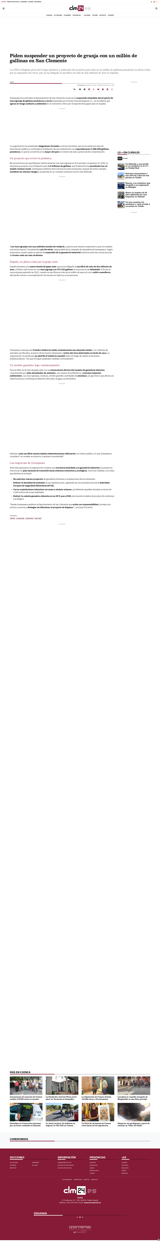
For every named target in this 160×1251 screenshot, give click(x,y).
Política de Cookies (65, 1168)
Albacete (93, 1162)
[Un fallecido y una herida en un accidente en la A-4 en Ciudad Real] (121, 166)
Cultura (35, 1165)
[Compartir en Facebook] (89, 89)
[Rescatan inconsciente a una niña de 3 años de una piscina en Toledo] (121, 176)
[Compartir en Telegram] (103, 89)
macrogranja (20, 518)
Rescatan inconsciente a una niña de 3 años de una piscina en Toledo (137, 175)
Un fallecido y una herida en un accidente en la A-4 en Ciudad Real (136, 165)
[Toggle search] (156, 8)
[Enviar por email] (80, 89)
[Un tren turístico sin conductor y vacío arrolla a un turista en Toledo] (121, 204)
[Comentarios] (75, 89)
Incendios (37, 1)
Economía (35, 1162)
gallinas (12, 518)
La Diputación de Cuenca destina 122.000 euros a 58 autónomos (96, 1098)
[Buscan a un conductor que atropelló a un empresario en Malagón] (121, 185)
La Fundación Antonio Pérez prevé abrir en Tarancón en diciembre (61, 1098)
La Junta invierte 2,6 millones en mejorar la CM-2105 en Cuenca (60, 1124)
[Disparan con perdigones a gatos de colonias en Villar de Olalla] (134, 1112)
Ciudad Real (94, 1165)
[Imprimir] (84, 89)
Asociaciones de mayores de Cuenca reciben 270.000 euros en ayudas (26, 1098)
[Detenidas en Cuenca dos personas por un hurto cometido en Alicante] (26, 1112)
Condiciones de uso (64, 1162)
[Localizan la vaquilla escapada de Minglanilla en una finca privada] (134, 1085)
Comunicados (67, 1179)
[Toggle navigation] (4, 8)
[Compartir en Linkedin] (107, 89)
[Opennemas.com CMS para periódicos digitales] (80, 1229)
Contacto (94, 1179)
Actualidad (14, 1162)
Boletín (86, 1179)
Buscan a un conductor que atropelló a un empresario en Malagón (137, 185)
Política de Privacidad (66, 1165)
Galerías (125, 1173)
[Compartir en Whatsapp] (112, 89)
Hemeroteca (78, 1179)
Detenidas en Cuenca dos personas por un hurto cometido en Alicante (25, 1124)
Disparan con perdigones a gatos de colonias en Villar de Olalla (134, 1124)
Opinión (124, 1162)
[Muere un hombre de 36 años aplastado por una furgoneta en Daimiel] (121, 195)
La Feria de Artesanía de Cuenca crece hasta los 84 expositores (96, 1124)
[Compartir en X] (93, 89)
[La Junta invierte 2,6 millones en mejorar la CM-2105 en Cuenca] (62, 1112)
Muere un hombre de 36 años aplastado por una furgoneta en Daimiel (136, 194)
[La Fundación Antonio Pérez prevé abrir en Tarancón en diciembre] (62, 1085)
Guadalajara (94, 1170)
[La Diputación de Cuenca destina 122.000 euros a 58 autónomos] (98, 1085)
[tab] (120, 158)
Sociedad (13, 1165)
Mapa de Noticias (13, 1)
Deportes (13, 1168)
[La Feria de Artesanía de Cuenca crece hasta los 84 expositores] (98, 1112)
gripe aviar (38, 518)
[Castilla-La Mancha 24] (80, 8)
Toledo (92, 1173)
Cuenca (92, 1168)
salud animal (30, 518)
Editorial (125, 1165)
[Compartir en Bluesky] (98, 89)
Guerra (30, 1)
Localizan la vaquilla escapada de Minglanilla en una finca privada (133, 1098)
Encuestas (125, 1168)
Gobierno (23, 1)
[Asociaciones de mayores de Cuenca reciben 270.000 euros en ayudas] (26, 1085)
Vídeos (124, 1170)
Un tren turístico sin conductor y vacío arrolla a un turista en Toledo (137, 204)
